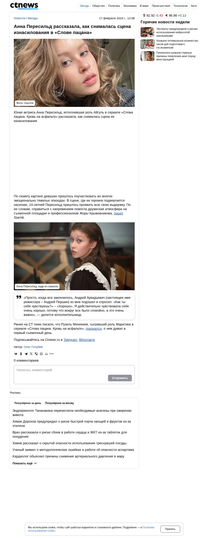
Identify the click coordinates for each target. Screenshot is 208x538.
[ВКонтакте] (16, 354)
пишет (118, 213)
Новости (20, 18)
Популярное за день (27, 403)
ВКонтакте (87, 340)
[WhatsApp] (41, 354)
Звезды (32, 18)
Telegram (70, 340)
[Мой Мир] (46, 354)
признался (94, 328)
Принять (170, 529)
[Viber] (36, 354)
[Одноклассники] (21, 354)
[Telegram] (26, 354)
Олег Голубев (33, 347)
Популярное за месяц (59, 403)
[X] (31, 354)
